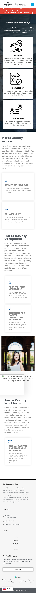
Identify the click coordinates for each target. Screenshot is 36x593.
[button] (32, 4)
